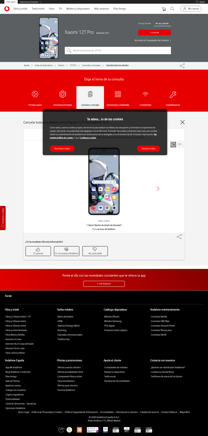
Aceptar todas (148, 148)
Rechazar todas (62, 148)
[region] (105, 132)
